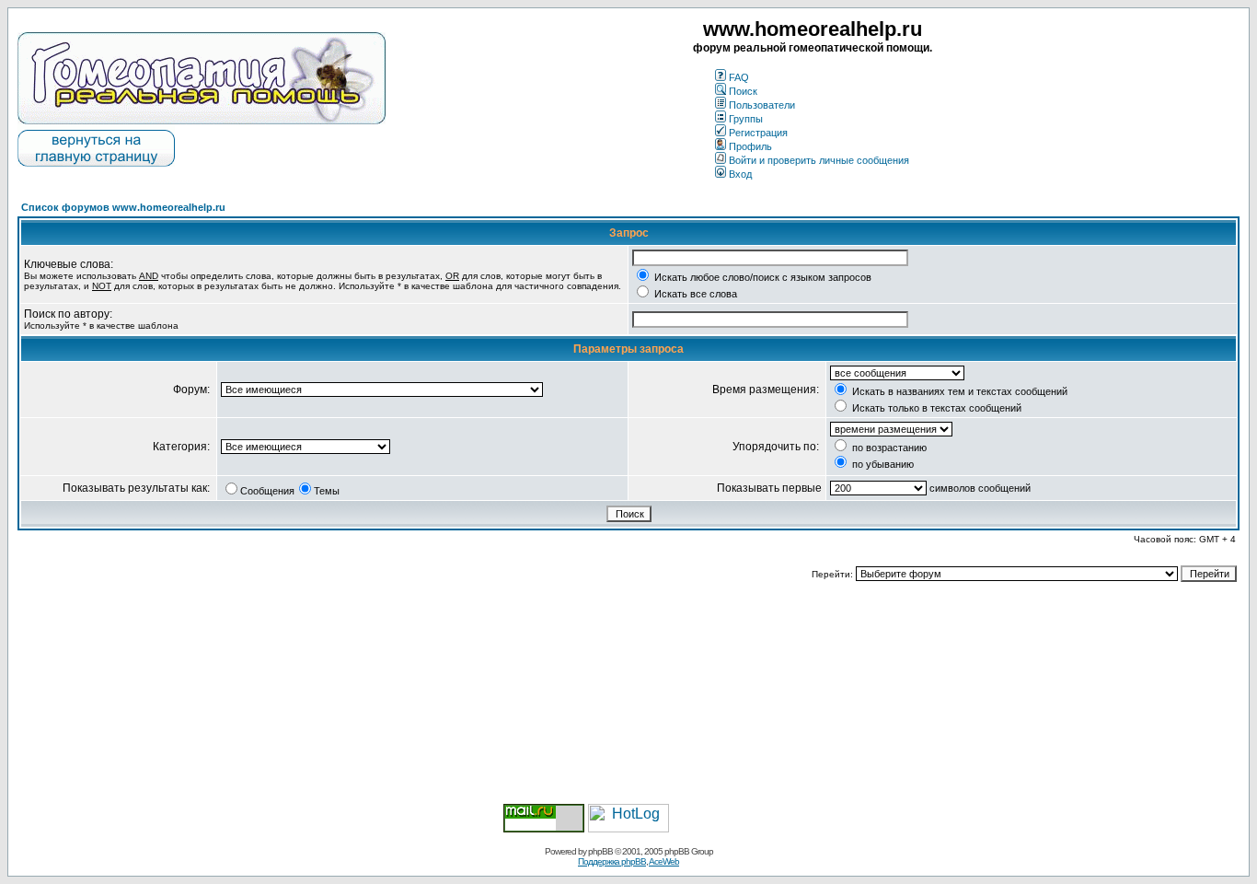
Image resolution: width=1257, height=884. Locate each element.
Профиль (750, 146)
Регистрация (758, 132)
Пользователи (762, 104)
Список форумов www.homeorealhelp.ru (123, 207)
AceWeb (664, 861)
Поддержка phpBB (612, 861)
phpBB (600, 851)
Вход (740, 174)
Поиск (743, 91)
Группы (746, 118)
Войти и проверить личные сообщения (819, 160)
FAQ (739, 77)
